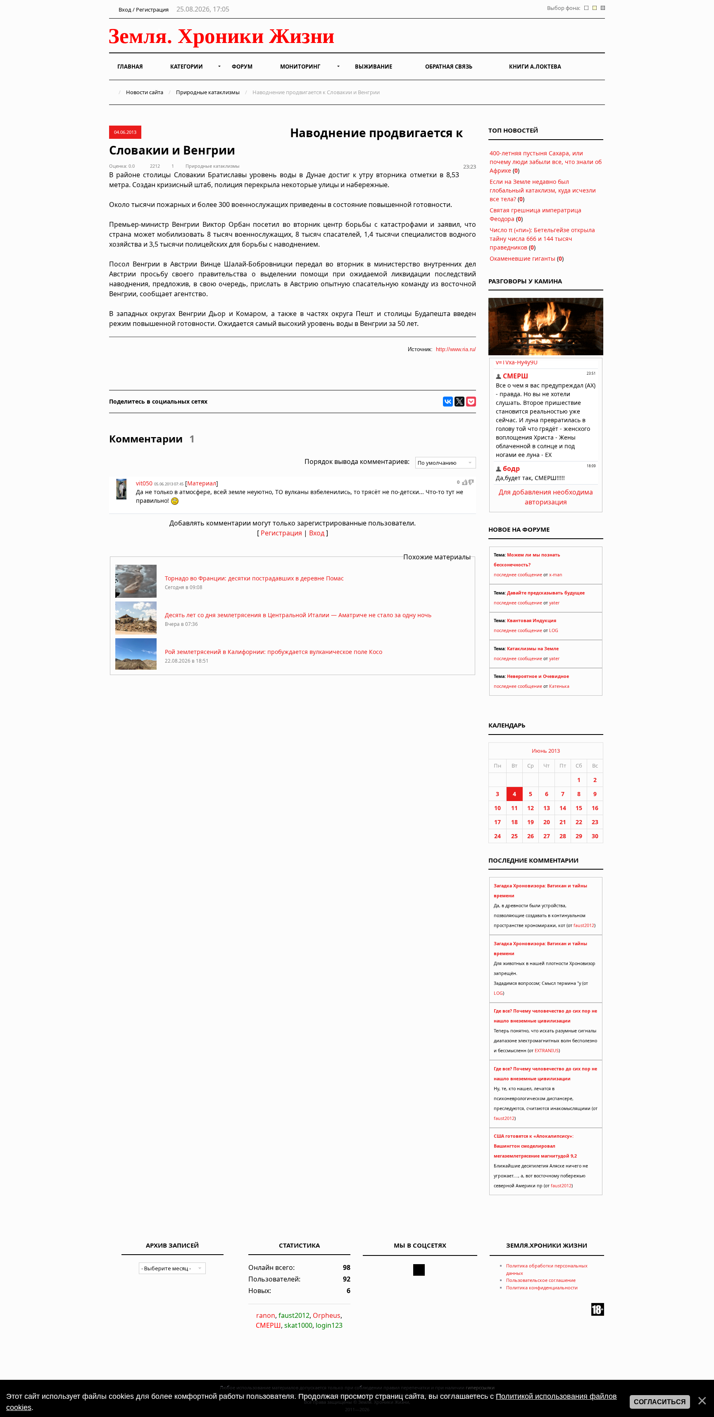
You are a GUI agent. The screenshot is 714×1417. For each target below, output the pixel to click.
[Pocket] (471, 402)
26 (530, 836)
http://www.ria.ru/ (456, 349)
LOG (553, 630)
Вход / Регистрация (143, 9)
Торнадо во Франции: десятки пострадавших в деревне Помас (254, 578)
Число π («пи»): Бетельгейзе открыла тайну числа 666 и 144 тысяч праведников (542, 238)
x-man (555, 575)
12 (530, 808)
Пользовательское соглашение (541, 1280)
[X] (459, 402)
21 (562, 822)
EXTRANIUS (547, 1050)
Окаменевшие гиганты (522, 258)
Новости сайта (144, 92)
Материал (201, 483)
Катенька (559, 686)
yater (554, 603)
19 (530, 822)
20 (546, 822)
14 (562, 808)
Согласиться (660, 1401)
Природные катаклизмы (208, 92)
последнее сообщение (518, 575)
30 (595, 836)
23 (595, 822)
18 (514, 822)
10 (497, 808)
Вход (316, 532)
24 (497, 836)
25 (514, 836)
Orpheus (326, 1315)
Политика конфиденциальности (542, 1287)
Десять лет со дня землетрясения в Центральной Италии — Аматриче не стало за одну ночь (298, 615)
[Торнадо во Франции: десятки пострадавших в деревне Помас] (136, 595)
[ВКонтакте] (448, 402)
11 (514, 808)
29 (579, 836)
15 (579, 808)
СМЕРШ (268, 1325)
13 (546, 808)
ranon (265, 1315)
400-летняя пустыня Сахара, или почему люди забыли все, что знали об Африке (546, 161)
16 (595, 808)
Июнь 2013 (546, 750)
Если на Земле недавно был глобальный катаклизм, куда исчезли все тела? (543, 190)
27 (546, 836)
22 (579, 822)
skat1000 (298, 1325)
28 (562, 836)
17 (497, 822)
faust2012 (584, 925)
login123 (329, 1325)
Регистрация (281, 532)
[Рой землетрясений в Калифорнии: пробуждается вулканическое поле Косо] (136, 669)
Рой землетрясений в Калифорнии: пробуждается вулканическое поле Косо (273, 652)
